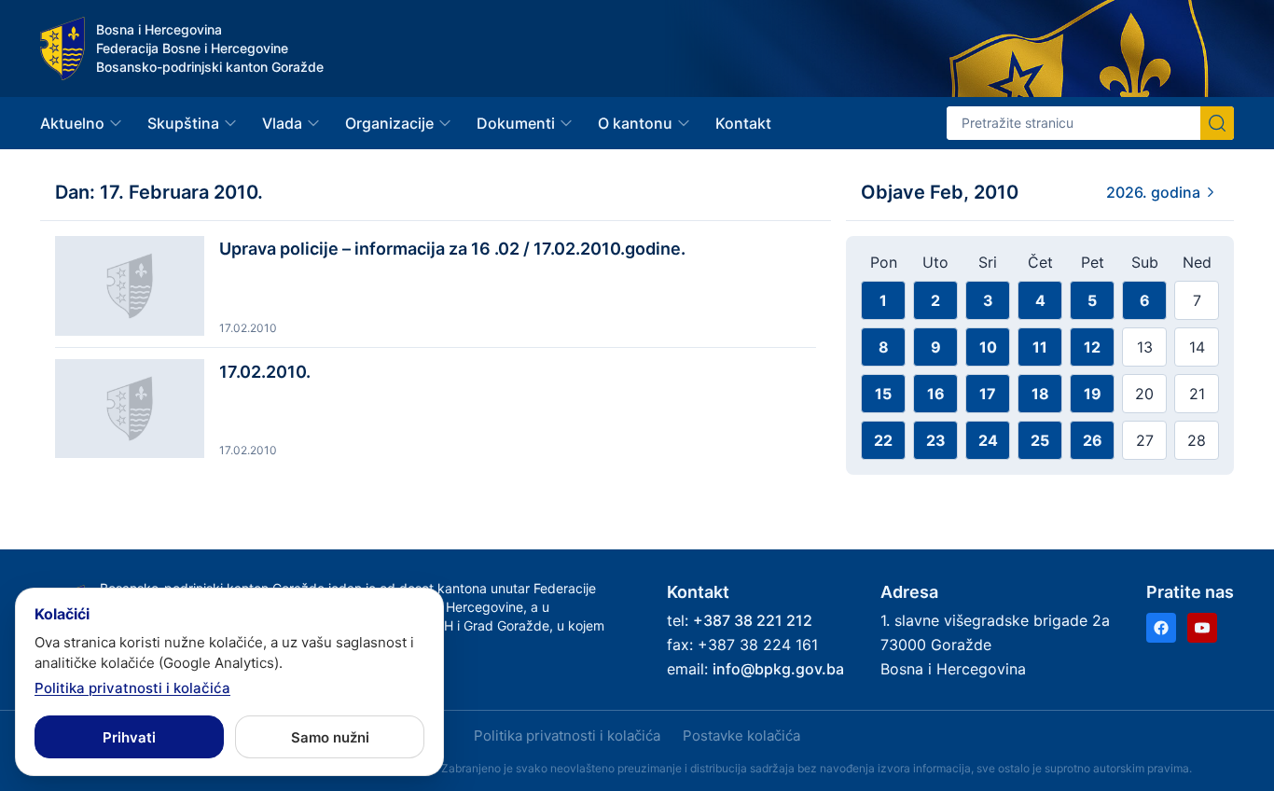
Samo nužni (330, 737)
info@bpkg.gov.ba (778, 668)
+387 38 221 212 (752, 620)
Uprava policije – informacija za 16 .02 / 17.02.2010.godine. (452, 248)
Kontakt (743, 123)
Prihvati (129, 737)
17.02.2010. (265, 372)
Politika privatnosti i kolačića (567, 735)
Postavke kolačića (741, 735)
